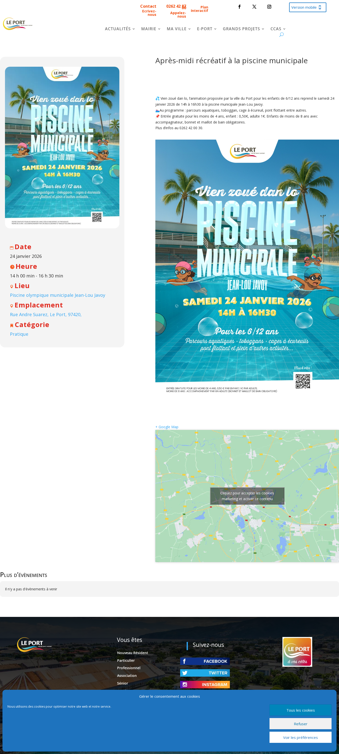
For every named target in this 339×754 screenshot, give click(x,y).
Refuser (300, 723)
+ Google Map (166, 426)
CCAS (276, 29)
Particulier (126, 660)
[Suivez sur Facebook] (239, 7)
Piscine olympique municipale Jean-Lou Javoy (57, 295)
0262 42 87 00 (176, 6)
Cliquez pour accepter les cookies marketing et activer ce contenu (247, 496)
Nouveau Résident (132, 652)
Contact (148, 6)
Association (127, 675)
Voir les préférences (300, 737)
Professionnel (128, 667)
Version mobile (304, 7)
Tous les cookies (300, 710)
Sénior (122, 683)
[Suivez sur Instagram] (269, 7)
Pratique (19, 334)
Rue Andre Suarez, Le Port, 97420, (46, 314)
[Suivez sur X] (254, 7)
